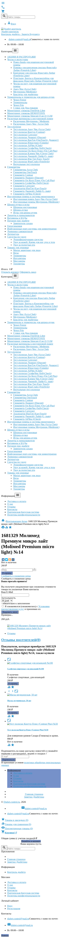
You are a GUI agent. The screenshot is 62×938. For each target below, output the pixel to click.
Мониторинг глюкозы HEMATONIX (26, 113)
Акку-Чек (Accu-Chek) (24, 89)
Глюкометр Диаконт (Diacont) (28, 177)
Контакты (12, 509)
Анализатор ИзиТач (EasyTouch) (29, 188)
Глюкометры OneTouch (25, 172)
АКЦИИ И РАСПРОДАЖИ (21, 57)
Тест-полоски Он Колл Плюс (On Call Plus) (35, 151)
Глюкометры (13, 167)
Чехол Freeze (19, 100)
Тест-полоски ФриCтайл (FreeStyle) (31, 161)
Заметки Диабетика (34, 797)
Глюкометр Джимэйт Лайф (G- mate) (32, 191)
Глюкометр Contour (23, 175)
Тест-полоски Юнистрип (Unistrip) (31, 143)
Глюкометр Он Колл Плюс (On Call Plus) (34, 180)
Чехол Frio (18, 105)
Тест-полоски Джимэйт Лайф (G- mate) (33, 156)
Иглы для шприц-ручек (25, 212)
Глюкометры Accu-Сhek (25, 169)
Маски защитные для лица (26, 250)
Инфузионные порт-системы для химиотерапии (32, 228)
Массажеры (19, 261)
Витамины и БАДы (17, 218)
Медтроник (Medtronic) (25, 91)
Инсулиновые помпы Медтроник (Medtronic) (36, 202)
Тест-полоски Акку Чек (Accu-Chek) (32, 129)
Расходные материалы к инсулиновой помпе (30, 118)
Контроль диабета (16, 872)
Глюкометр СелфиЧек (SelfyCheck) (31, 183)
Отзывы (11, 506)
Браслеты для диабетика (25, 94)
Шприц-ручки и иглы (18, 204)
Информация (14, 770)
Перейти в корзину (31, 841)
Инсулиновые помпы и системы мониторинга (31, 196)
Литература (13, 234)
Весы (16, 253)
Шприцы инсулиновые (25, 207)
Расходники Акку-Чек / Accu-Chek (31, 124)
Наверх (5, 935)
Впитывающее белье (16, 521)
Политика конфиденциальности (23, 514)
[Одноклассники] (9, 559)
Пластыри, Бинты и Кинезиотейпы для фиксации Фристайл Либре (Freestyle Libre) (35, 79)
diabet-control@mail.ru (20, 39)
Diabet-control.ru (12, 802)
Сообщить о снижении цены (16, 576)
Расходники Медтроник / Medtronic (31, 121)
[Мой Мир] (13, 559)
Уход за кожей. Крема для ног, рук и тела (34, 242)
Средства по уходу (16, 237)
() (14, 820)
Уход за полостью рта (24, 245)
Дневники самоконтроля (20, 231)
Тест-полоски (14, 126)
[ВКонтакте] (3, 559)
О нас (10, 504)
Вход (11, 24)
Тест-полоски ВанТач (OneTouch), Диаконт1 (36, 140)
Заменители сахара (23, 223)
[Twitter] (6, 559)
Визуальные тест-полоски (26, 164)
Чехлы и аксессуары (17, 59)
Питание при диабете (18, 220)
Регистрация (13, 908)
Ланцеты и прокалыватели (21, 215)
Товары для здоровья (18, 247)
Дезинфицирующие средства (28, 239)
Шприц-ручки (20, 210)
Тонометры (19, 263)
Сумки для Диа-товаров (25, 108)
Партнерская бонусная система (23, 512)
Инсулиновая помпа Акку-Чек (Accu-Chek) (35, 199)
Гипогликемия (14, 226)
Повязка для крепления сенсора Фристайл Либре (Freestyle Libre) (35, 68)
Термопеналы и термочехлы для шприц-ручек (30, 97)
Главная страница (34, 794)
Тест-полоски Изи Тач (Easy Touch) (31, 159)
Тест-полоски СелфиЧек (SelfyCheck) (32, 148)
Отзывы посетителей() (20, 640)
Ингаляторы (19, 258)
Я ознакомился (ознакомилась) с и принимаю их (25, 607)
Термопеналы (20, 102)
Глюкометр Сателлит (24, 185)
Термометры (19, 255)
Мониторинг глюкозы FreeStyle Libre (26, 110)
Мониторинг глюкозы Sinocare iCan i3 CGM (29, 116)
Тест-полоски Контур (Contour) (29, 132)
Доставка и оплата (16, 501)
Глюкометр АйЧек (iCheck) (27, 194)
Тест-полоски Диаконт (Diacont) (29, 137)
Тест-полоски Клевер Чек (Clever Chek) (33, 153)
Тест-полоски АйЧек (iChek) (27, 145)
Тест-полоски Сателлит (25, 134)
